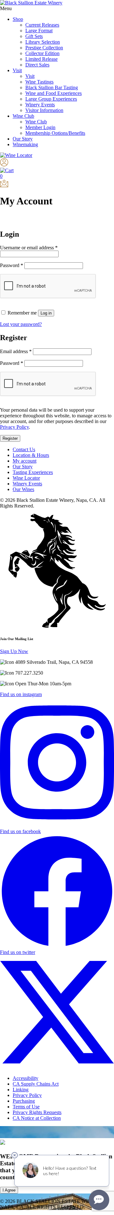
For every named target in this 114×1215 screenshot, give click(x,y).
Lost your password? (21, 324)
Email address (16, 351)
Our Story (23, 138)
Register (10, 438)
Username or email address (29, 247)
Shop (18, 19)
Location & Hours (31, 455)
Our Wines (23, 489)
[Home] (31, 2)
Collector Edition (42, 53)
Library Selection (42, 42)
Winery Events (40, 104)
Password (11, 265)
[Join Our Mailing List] (4, 185)
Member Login (40, 127)
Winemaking (25, 144)
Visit (17, 70)
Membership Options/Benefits (55, 133)
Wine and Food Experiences (53, 93)
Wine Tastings (39, 81)
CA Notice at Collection (37, 1118)
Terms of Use (26, 1106)
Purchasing (24, 1101)
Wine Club (23, 116)
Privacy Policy (14, 427)
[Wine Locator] (16, 155)
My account (24, 461)
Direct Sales (37, 64)
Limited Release (41, 59)
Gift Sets (34, 36)
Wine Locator (26, 478)
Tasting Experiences (33, 472)
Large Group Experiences (51, 99)
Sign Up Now (14, 651)
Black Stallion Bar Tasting (51, 87)
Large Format (39, 30)
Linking (20, 1089)
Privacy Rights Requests (37, 1112)
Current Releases (42, 25)
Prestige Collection (44, 47)
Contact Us (24, 449)
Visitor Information (44, 110)
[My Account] (4, 164)
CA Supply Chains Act (36, 1084)
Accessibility (25, 1078)
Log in (46, 313)
